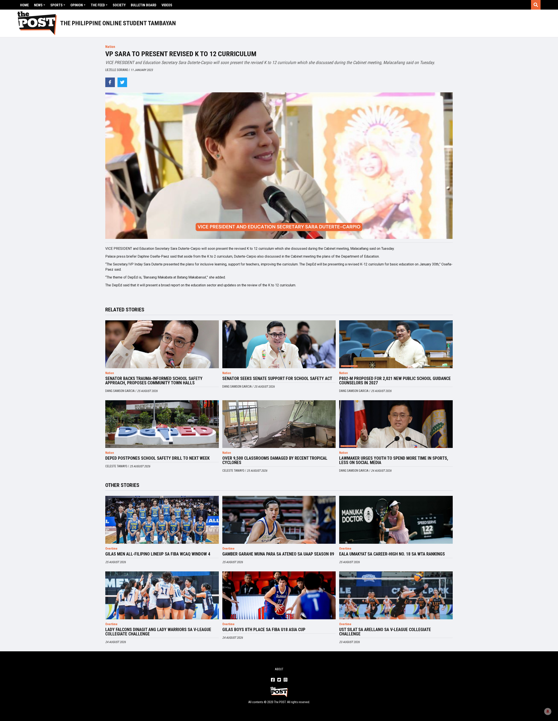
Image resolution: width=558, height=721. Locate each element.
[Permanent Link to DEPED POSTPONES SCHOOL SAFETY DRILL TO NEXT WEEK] (162, 424)
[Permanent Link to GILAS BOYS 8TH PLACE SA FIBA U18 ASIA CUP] (279, 595)
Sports (56, 5)
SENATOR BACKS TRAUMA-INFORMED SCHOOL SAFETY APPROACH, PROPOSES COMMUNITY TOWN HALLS (153, 380)
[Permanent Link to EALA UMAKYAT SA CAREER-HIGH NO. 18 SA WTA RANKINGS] (396, 520)
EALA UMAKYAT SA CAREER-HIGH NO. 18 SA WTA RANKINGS (392, 554)
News (38, 5)
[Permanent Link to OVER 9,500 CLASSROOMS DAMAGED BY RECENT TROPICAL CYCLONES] (279, 424)
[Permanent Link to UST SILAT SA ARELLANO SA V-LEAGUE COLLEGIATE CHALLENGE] (396, 595)
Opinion (76, 5)
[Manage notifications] (547, 711)
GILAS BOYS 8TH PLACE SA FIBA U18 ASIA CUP (263, 629)
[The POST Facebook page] (273, 680)
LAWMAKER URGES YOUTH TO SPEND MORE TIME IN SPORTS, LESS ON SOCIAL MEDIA (393, 460)
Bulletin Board (143, 5)
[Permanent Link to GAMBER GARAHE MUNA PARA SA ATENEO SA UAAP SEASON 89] (279, 520)
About (279, 669)
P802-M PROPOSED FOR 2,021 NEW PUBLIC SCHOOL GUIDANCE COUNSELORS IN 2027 (395, 380)
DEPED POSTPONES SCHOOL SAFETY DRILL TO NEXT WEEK (157, 458)
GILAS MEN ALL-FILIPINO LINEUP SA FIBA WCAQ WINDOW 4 (157, 554)
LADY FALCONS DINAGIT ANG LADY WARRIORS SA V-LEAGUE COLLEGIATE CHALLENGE (158, 631)
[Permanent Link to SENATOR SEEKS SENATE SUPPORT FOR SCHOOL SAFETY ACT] (279, 344)
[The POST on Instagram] (285, 680)
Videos (167, 5)
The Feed (98, 5)
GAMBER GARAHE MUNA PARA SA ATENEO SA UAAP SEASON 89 (278, 554)
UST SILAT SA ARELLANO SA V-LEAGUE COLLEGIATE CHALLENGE (385, 631)
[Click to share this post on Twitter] (122, 82)
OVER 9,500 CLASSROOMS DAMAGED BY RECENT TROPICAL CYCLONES (274, 460)
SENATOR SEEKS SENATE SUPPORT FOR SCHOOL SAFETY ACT (277, 378)
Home (24, 5)
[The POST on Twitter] (279, 680)
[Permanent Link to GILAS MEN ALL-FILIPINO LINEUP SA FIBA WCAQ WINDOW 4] (162, 520)
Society (119, 5)
